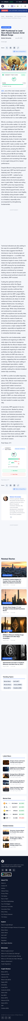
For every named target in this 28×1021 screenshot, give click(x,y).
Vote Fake (14, 474)
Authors (3, 888)
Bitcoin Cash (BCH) (6, 979)
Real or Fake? (4, 898)
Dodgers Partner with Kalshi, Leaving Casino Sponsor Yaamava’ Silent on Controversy (17, 763)
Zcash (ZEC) (4, 987)
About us (3, 883)
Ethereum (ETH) (5, 974)
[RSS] (13, 870)
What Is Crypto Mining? (7, 924)
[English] (12, 6)
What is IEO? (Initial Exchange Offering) (11, 956)
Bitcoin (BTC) (7, 688)
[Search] (8, 6)
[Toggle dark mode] (21, 6)
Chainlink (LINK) (17, 688)
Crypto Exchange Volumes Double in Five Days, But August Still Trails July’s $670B (17, 789)
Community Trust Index (7, 906)
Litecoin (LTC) (4, 977)
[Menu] (25, 6)
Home (2, 16)
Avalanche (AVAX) (5, 990)
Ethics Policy (4, 911)
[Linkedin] (14, 47)
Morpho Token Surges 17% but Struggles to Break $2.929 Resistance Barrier (14, 608)
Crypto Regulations (6, 964)
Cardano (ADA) (5, 1008)
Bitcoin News (7, 681)
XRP (2, 91)
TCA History (4, 917)
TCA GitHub (4, 896)
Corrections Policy (5, 909)
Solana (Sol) (4, 992)
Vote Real (15, 470)
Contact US (4, 885)
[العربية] (17, 6)
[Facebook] (10, 47)
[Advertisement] (14, 23)
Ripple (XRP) (4, 982)
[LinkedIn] (10, 870)
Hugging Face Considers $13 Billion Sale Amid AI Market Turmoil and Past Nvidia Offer (17, 770)
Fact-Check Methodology (7, 901)
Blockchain (4, 937)
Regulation (4, 940)
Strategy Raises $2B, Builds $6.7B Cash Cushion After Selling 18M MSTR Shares (17, 775)
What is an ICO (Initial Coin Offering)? (10, 953)
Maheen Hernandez (15, 497)
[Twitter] (6, 47)
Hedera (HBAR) (18, 684)
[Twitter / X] (11, 517)
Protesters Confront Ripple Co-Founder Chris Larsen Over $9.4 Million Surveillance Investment (12, 581)
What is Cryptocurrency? (7, 951)
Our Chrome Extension (7, 914)
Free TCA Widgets (5, 904)
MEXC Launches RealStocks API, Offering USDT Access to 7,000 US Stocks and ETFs (17, 783)
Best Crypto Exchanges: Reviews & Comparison (13, 927)
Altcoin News (4, 932)
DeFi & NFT (16, 681)
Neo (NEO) (4, 995)
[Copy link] (18, 47)
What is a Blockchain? (6, 961)
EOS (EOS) (4, 984)
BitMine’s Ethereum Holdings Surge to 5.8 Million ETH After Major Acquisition (13, 636)
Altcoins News (9, 16)
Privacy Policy (4, 893)
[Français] (15, 6)
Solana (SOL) (4, 1003)
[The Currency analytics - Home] (2, 6)
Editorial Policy (4, 891)
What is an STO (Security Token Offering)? (11, 958)
